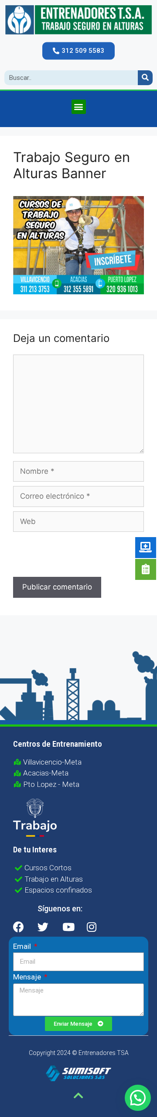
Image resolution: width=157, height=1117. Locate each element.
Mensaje (28, 976)
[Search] (145, 77)
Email (23, 946)
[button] (78, 50)
